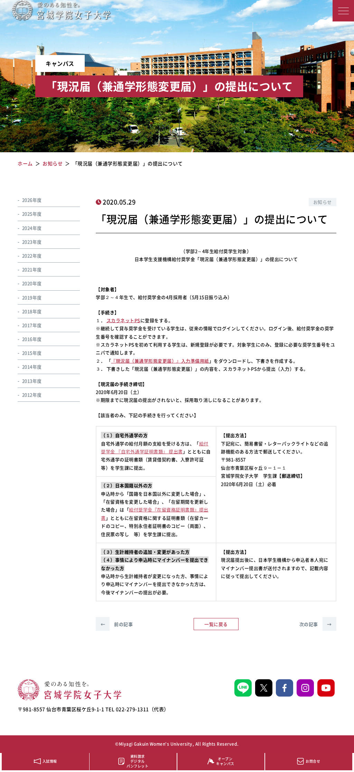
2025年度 (32, 213)
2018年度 (32, 311)
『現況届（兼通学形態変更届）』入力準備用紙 (160, 360)
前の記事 (117, 624)
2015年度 (32, 352)
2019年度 (32, 297)
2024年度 (32, 228)
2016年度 (32, 339)
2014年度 (32, 366)
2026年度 (32, 200)
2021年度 (32, 269)
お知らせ (322, 202)
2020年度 (32, 283)
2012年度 (32, 394)
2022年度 (32, 255)
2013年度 (32, 381)
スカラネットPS (123, 320)
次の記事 (315, 624)
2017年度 (32, 325)
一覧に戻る (216, 624)
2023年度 (32, 241)
